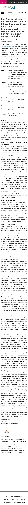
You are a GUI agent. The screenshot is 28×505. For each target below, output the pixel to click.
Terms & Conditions (20, 499)
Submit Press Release (8, 499)
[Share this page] (26, 12)
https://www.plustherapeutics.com (10, 256)
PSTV (22, 46)
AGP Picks (3, 2)
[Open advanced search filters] (22, 12)
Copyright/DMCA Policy (9, 502)
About (7, 496)
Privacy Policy (21, 502)
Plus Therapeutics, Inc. (7, 46)
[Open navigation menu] (2, 12)
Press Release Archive (16, 496)
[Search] (19, 12)
